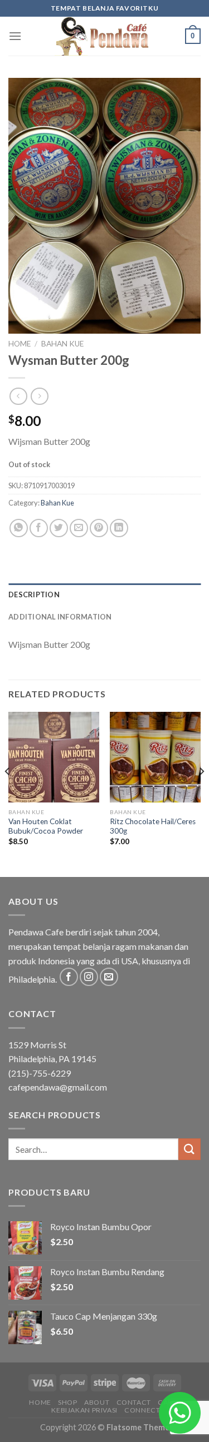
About (96, 1402)
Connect (142, 1410)
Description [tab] (34, 594)
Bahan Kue (62, 343)
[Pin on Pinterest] (99, 528)
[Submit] (189, 1149)
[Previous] (7, 793)
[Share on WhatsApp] (18, 528)
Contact (133, 1402)
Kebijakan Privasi (84, 1410)
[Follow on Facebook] (69, 977)
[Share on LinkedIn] (119, 528)
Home (19, 343)
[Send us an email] (109, 977)
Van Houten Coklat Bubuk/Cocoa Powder (45, 826)
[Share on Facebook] (39, 528)
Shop (67, 1402)
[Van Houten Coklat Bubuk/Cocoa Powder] (53, 757)
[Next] (201, 793)
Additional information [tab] (60, 616)
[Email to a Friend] (79, 528)
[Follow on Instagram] (89, 977)
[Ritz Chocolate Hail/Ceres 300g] (155, 757)
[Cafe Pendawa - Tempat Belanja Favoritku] (105, 36)
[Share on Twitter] (59, 528)
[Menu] (15, 35)
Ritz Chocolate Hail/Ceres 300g (153, 826)
